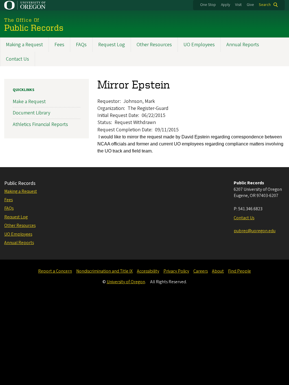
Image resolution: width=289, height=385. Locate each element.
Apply (225, 5)
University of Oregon (126, 282)
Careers (200, 271)
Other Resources (154, 44)
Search (265, 5)
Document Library (31, 112)
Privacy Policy (176, 271)
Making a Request (24, 44)
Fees (59, 44)
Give (250, 5)
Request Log (111, 44)
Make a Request (29, 101)
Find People (239, 271)
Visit (238, 5)
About (218, 271)
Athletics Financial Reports (40, 124)
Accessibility (148, 271)
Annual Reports (242, 44)
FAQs (81, 44)
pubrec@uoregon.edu (254, 231)
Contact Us (17, 59)
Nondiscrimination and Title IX (104, 271)
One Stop (208, 5)
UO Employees (199, 44)
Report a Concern (55, 271)
